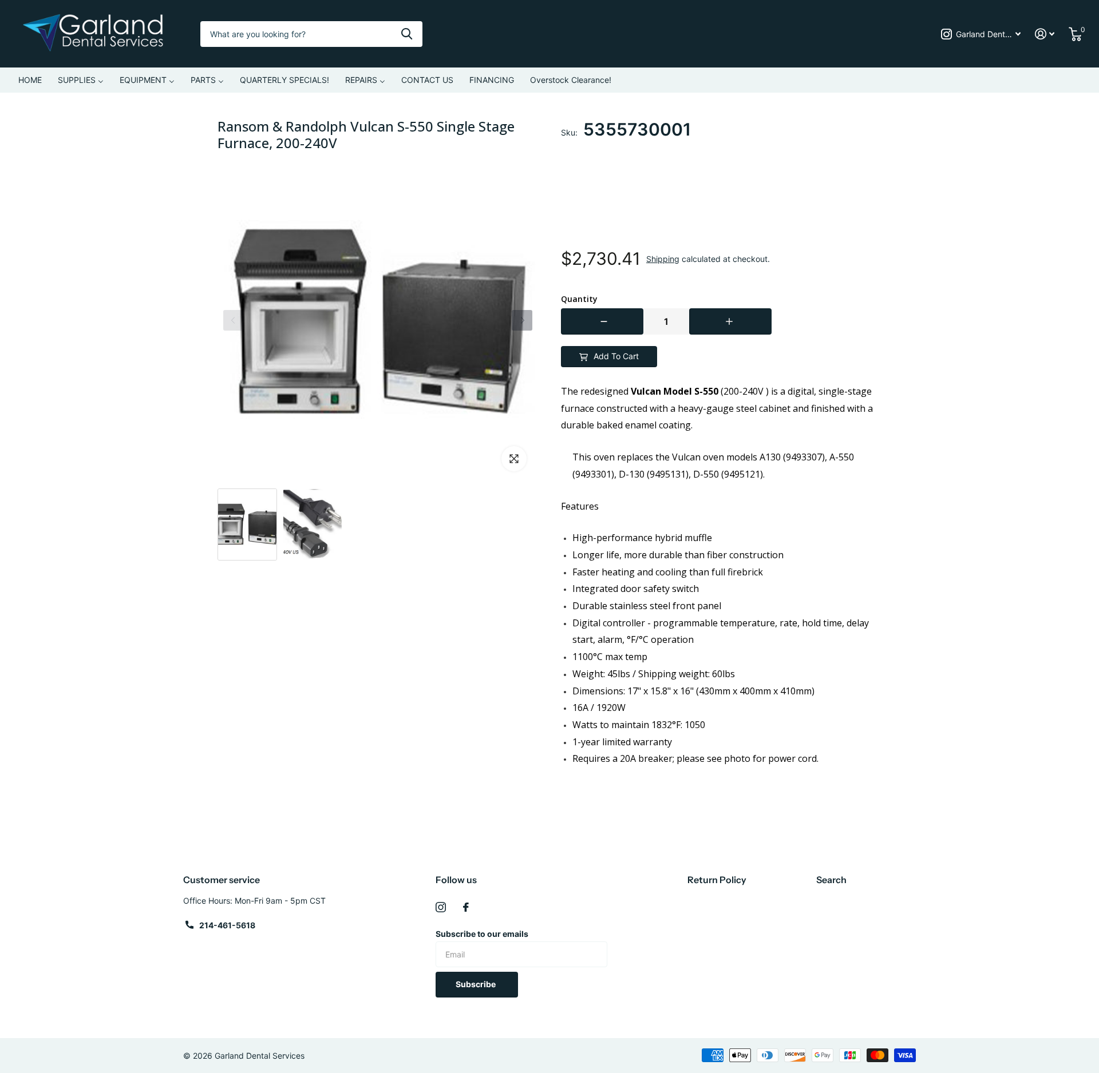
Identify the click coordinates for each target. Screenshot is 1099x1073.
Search (831, 879)
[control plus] (730, 321)
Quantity (579, 299)
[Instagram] (441, 907)
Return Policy (716, 879)
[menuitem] (30, 80)
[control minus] (602, 321)
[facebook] (466, 907)
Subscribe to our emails (482, 934)
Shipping (662, 259)
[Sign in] (1045, 34)
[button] (522, 320)
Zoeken (406, 34)
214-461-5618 (227, 925)
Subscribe (476, 984)
